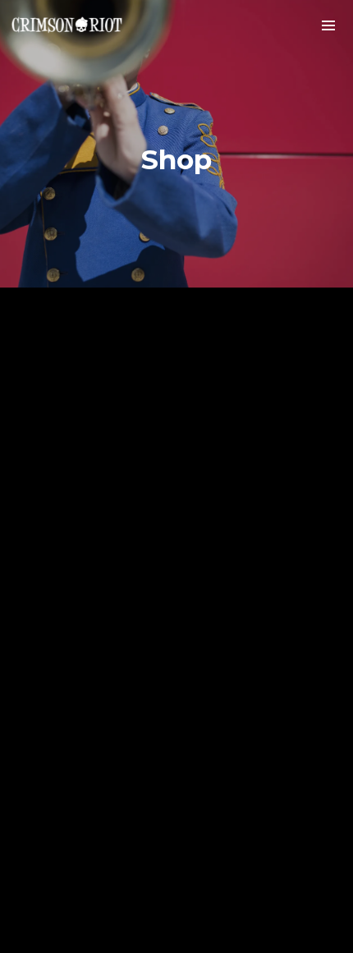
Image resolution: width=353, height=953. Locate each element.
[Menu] (328, 24)
